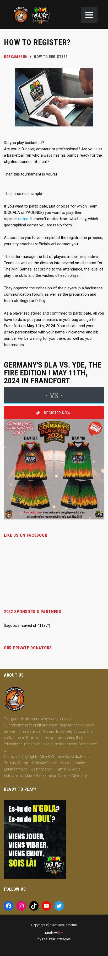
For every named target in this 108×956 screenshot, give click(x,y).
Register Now (57, 413)
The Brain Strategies (56, 939)
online (23, 218)
